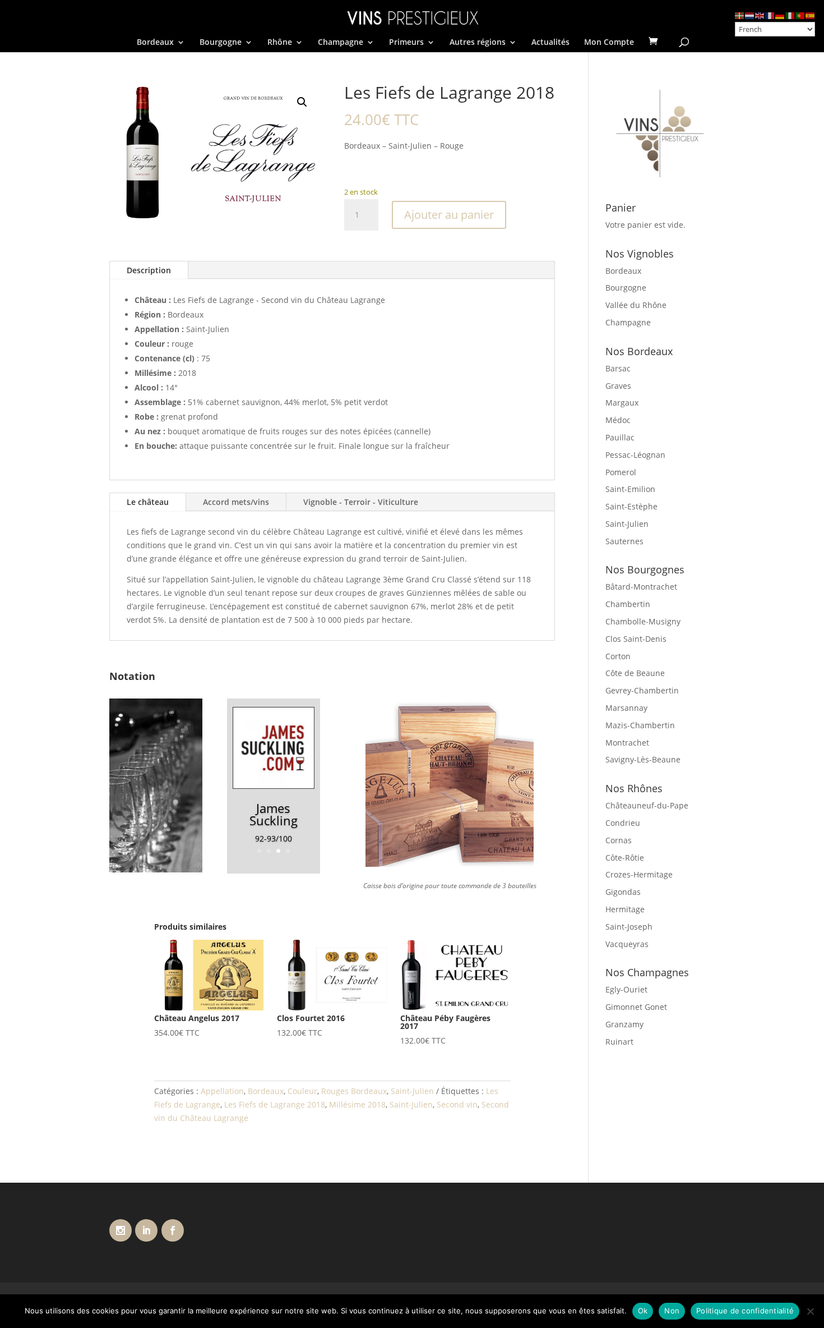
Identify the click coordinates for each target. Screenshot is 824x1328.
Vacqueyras (627, 944)
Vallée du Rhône (635, 305)
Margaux (621, 402)
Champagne (340, 42)
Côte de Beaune (635, 673)
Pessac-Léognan (635, 454)
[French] (770, 15)
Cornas (618, 840)
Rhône (279, 42)
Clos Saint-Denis (635, 638)
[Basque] (740, 15)
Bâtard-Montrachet (641, 586)
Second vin (457, 1104)
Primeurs (406, 42)
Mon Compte (609, 42)
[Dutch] (750, 15)
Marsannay (626, 707)
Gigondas (623, 891)
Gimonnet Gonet (636, 1006)
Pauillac (620, 437)
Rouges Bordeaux (354, 1091)
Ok (643, 1310)
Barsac (618, 368)
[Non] (810, 1311)
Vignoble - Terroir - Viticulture (360, 502)
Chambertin (627, 604)
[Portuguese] (800, 15)
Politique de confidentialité (745, 1310)
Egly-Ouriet (626, 989)
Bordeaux (155, 42)
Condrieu (622, 822)
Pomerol (620, 472)
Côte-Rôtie (624, 857)
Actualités (550, 42)
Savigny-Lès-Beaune (643, 759)
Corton (618, 656)
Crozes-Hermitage (639, 874)
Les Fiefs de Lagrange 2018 (274, 1104)
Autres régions (478, 42)
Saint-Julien (412, 1091)
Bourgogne (221, 42)
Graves (618, 385)
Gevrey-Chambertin (642, 690)
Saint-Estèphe (631, 506)
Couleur (302, 1091)
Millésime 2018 (357, 1104)
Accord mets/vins (236, 502)
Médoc (618, 420)
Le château (148, 502)
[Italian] (790, 15)
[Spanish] (811, 15)
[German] (780, 15)
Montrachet (627, 742)
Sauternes (624, 541)
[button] (302, 102)
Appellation (222, 1091)
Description (149, 270)
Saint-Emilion (630, 489)
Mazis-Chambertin (640, 725)
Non (671, 1310)
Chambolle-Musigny (643, 621)
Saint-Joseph (628, 926)
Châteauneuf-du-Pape (646, 805)
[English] (760, 15)
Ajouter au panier (449, 214)
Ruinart (619, 1041)
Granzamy (624, 1024)
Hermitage (625, 909)
